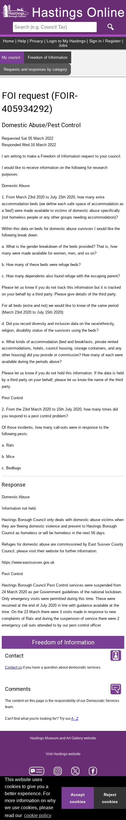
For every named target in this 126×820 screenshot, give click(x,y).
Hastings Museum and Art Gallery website (63, 738)
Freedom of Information (47, 57)
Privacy (36, 41)
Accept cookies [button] (78, 798)
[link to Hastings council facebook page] (92, 773)
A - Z (74, 719)
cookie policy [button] (37, 815)
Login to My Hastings (66, 41)
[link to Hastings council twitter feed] (75, 773)
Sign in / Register (105, 41)
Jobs (63, 45)
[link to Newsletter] (37, 773)
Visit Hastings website (63, 754)
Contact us (13, 667)
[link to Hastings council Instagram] (58, 773)
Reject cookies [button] (110, 798)
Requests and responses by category (35, 69)
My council (11, 57)
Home (8, 41)
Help (22, 41)
